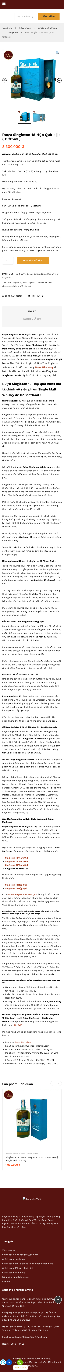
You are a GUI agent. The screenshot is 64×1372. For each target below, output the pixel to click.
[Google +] (38, 296)
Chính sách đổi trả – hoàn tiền (18, 1268)
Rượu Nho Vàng (23, 1042)
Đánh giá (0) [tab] (32, 318)
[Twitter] (29, 296)
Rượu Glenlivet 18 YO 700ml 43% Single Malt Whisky (54, 135)
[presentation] (54, 1083)
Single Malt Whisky (47, 28)
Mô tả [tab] (32, 311)
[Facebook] (25, 296)
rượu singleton (14, 282)
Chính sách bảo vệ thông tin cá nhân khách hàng (27, 1263)
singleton (6, 286)
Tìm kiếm (49, 16)
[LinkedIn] (43, 296)
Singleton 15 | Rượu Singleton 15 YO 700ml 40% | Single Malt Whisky (32, 1159)
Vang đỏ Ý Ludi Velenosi (60, 135)
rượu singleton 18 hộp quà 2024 (37, 282)
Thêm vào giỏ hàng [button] (17, 1170)
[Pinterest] (33, 296)
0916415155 (20, 1367)
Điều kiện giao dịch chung (15, 1277)
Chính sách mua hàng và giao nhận (20, 1254)
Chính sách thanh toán (14, 1259)
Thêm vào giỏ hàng (33, 260)
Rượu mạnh (25, 28)
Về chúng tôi (8, 1250)
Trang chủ (7, 28)
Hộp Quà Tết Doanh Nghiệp (27, 274)
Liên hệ (6, 1281)
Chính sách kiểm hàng (13, 1272)
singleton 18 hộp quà (21, 286)
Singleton (13, 32)
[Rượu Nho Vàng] (32, 1199)
